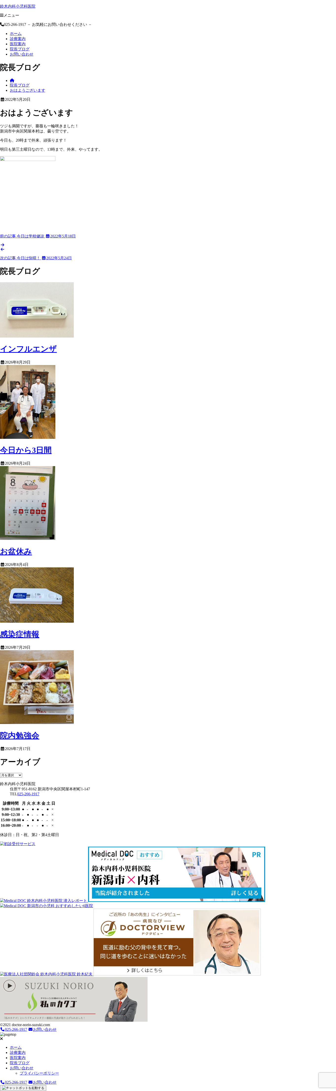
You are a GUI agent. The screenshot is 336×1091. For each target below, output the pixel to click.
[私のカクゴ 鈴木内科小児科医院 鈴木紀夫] (74, 1020)
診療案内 (18, 39)
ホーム (16, 33)
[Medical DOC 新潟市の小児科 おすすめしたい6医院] (46, 906)
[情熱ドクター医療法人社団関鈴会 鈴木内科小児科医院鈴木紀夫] (46, 974)
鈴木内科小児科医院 (17, 6)
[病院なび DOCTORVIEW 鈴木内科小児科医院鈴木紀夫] (177, 974)
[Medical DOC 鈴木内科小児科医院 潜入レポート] (44, 901)
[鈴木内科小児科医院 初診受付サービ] (17, 844)
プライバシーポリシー (39, 1073)
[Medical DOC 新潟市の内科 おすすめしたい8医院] (176, 901)
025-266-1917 (28, 794)
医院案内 (18, 44)
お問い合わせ (21, 54)
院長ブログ (20, 49)
